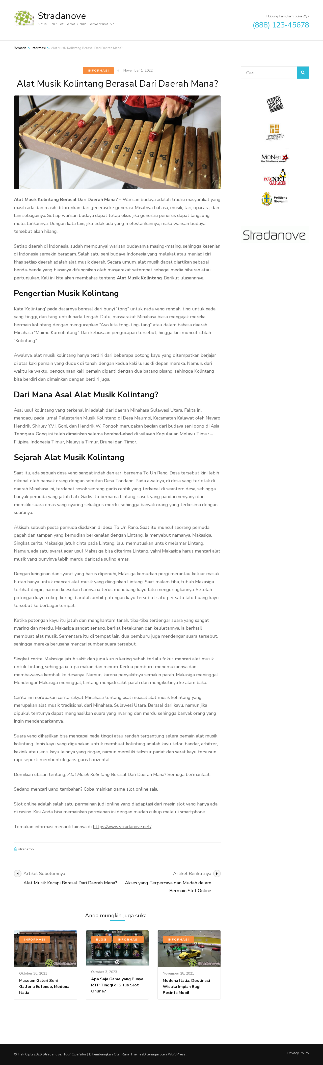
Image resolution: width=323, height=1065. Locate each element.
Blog (101, 940)
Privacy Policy (298, 1053)
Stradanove (62, 16)
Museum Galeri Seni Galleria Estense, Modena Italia (44, 986)
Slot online (25, 804)
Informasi (98, 71)
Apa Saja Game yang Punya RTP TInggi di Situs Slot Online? (117, 985)
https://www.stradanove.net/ (122, 827)
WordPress (176, 1054)
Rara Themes (132, 1054)
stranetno (26, 849)
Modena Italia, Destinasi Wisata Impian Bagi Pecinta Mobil (186, 986)
